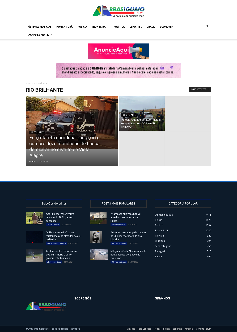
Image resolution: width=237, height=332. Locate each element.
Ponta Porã (64, 26)
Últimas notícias (40, 26)
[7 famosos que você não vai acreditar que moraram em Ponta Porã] (98, 218)
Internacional (53, 224)
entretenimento (118, 224)
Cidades (131, 328)
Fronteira (99, 26)
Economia (166, 26)
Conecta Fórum (203, 328)
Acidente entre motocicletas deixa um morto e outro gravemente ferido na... (61, 254)
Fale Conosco (144, 328)
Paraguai (189, 328)
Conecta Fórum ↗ (40, 35)
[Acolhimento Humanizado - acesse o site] (118, 51)
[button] (207, 27)
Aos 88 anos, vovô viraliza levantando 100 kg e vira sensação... (60, 217)
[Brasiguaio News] (118, 11)
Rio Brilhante (37, 132)
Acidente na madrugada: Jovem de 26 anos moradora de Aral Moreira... (128, 236)
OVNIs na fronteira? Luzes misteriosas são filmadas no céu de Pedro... (63, 236)
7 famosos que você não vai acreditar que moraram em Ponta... (126, 217)
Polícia (82, 26)
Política (119, 26)
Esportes (136, 26)
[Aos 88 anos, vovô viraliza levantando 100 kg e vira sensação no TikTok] (34, 218)
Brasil (151, 26)
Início (28, 83)
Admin (32, 161)
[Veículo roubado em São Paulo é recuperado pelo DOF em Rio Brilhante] (142, 113)
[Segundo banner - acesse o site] (118, 70)
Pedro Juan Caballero (56, 243)
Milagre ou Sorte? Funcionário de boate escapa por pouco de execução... (128, 254)
